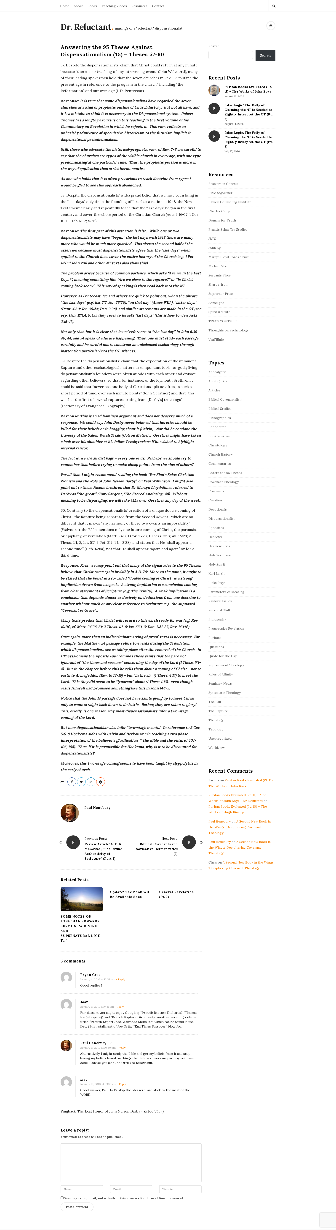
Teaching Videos (114, 6)
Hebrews (215, 537)
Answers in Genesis (223, 184)
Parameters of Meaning (226, 592)
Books (92, 6)
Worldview (216, 748)
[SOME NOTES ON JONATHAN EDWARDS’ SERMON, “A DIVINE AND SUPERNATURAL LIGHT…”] (82, 899)
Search (214, 46)
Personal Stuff (219, 610)
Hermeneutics (219, 546)
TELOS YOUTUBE (222, 321)
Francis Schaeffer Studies (227, 229)
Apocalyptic (217, 372)
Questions (216, 647)
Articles (214, 390)
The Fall (214, 702)
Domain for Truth (222, 220)
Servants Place (219, 275)
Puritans (214, 638)
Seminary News (220, 683)
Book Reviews (219, 436)
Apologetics (217, 381)
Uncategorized (220, 738)
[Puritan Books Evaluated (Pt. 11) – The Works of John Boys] (214, 90)
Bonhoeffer (217, 427)
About (78, 6)
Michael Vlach (218, 266)
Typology (215, 729)
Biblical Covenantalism (225, 399)
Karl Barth (216, 573)
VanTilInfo (216, 339)
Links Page (216, 583)
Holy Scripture (219, 555)
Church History (220, 454)
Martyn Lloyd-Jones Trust (228, 257)
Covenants (216, 491)
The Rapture (218, 711)
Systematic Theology (224, 693)
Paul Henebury (97, 807)
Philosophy (217, 619)
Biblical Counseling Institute (229, 202)
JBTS (212, 239)
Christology (217, 445)
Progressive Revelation (226, 628)
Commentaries (219, 464)
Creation (215, 500)
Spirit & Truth (219, 312)
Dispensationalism (222, 519)
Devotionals (217, 509)
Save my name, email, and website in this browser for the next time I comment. (124, 1198)
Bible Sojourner (220, 193)
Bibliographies (219, 418)
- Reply (120, 979)
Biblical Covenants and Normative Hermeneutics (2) (157, 849)
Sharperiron (217, 284)
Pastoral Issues (220, 601)
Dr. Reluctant (86, 27)
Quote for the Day (222, 656)
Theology (215, 720)
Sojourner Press (221, 294)
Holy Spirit (216, 564)
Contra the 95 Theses (225, 473)
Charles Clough (220, 211)
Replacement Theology (226, 665)
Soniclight (216, 303)
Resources (139, 6)
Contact (158, 6)
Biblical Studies (219, 409)
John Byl (214, 248)
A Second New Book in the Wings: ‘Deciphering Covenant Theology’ (239, 827)
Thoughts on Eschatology (228, 330)
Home (64, 6)
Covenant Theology (223, 482)
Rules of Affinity (220, 674)
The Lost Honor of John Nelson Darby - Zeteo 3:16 (118, 1111)
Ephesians (216, 528)
